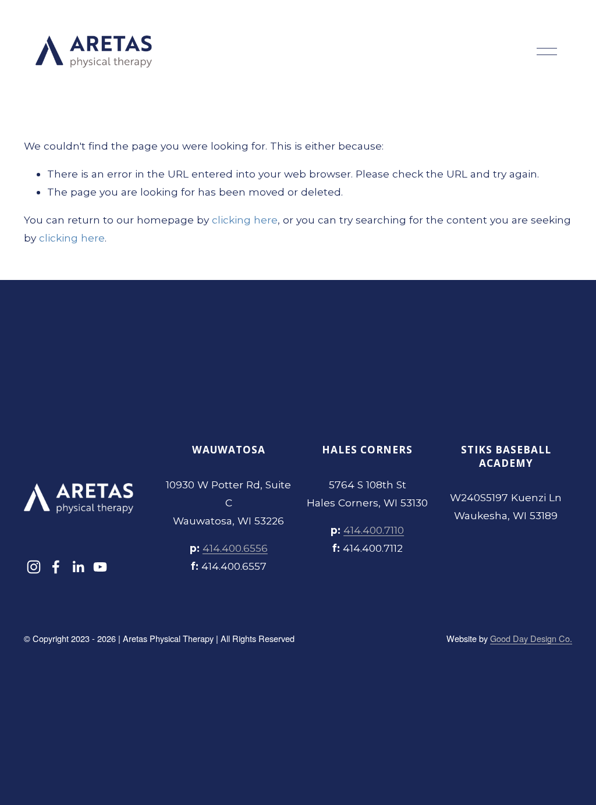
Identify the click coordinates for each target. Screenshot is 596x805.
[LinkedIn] (78, 567)
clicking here (245, 220)
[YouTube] (100, 567)
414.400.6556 (235, 548)
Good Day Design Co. (531, 638)
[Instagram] (34, 567)
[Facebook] (56, 567)
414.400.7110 (373, 530)
